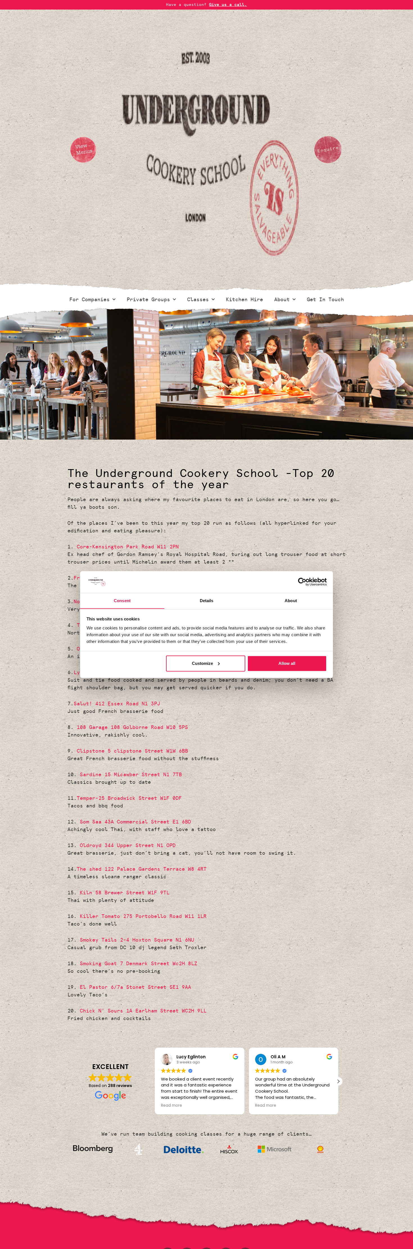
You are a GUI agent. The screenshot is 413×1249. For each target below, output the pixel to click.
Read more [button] (171, 1105)
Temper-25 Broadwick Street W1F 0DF (129, 798)
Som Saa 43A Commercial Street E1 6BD (135, 822)
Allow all (286, 663)
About (282, 299)
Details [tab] (207, 600)
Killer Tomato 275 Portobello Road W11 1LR (143, 916)
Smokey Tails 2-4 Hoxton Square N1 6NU (137, 940)
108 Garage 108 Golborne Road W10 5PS (132, 727)
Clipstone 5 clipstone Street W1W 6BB (132, 751)
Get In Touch (325, 299)
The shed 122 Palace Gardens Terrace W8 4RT (141, 869)
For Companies (89, 299)
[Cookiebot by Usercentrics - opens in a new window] (302, 582)
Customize (202, 663)
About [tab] (291, 600)
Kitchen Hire (244, 299)
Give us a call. (228, 4)
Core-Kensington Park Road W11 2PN (128, 547)
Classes (198, 299)
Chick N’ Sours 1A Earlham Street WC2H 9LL (143, 1011)
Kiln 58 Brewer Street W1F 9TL (124, 893)
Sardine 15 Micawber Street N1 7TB (131, 774)
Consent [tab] (122, 600)
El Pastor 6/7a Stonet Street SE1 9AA (135, 987)
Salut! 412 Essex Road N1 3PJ (117, 704)
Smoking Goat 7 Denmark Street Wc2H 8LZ (138, 963)
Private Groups (148, 299)
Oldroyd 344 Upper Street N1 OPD (128, 845)
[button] (338, 1081)
